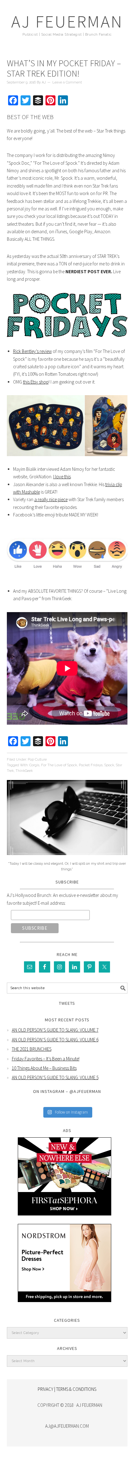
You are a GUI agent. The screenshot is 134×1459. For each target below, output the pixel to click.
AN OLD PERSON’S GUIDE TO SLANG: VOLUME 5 (55, 1077)
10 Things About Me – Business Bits (44, 1068)
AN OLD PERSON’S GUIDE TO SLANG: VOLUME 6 (55, 1040)
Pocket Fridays (91, 765)
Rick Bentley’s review (32, 351)
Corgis (34, 765)
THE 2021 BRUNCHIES (31, 1049)
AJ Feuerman (67, 21)
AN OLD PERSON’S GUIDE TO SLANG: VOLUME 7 (55, 1030)
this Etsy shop (36, 382)
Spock (109, 765)
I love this (62, 477)
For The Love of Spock (59, 765)
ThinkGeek (24, 771)
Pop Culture (37, 759)
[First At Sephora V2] (64, 1220)
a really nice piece (51, 499)
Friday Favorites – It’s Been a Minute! (45, 1059)
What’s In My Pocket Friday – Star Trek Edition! (64, 68)
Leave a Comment (67, 82)
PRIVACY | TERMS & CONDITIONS (67, 1389)
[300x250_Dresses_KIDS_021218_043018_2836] (64, 1307)
